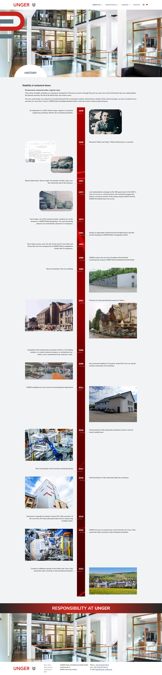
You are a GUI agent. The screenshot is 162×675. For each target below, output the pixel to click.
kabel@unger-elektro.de (103, 669)
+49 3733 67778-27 (100, 667)
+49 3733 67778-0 (102, 665)
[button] (98, 5)
